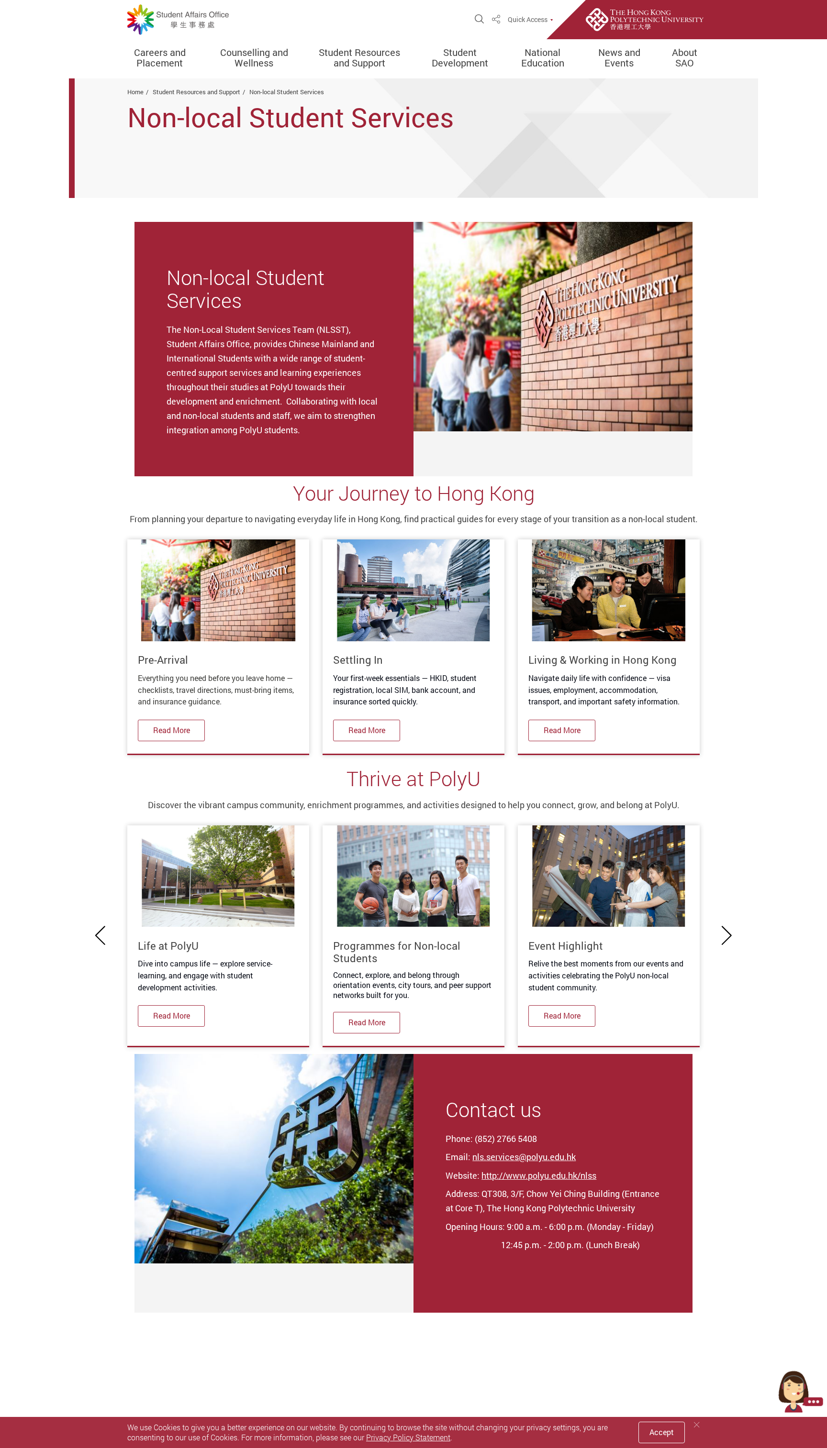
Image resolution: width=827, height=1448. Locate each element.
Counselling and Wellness (254, 57)
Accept (661, 1432)
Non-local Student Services (286, 92)
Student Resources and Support (359, 57)
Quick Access (528, 19)
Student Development (460, 57)
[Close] (697, 1425)
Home (135, 92)
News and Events (619, 57)
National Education (542, 57)
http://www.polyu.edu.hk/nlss (538, 1175)
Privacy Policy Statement (408, 1437)
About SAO (684, 57)
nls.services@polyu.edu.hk (524, 1157)
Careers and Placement (160, 57)
